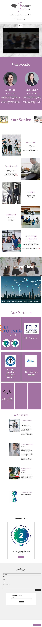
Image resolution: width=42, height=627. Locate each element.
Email (3, 576)
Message (4, 582)
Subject (4, 579)
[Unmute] (5, 52)
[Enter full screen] (37, 52)
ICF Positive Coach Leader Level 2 (21, 551)
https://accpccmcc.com (24, 496)
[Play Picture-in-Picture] (36, 52)
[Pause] (4, 52)
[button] (11, 145)
